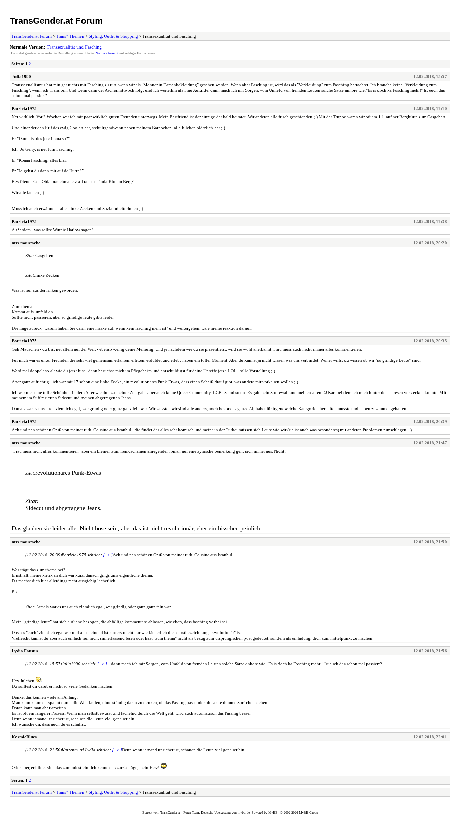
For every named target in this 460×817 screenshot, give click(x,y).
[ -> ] (108, 554)
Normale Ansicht (107, 53)
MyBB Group (308, 812)
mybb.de (244, 812)
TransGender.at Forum (56, 21)
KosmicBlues (24, 736)
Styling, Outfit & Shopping (113, 36)
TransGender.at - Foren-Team (179, 812)
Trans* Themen (70, 36)
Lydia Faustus (25, 650)
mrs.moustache (26, 242)
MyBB (273, 812)
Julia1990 (21, 76)
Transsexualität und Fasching (74, 47)
